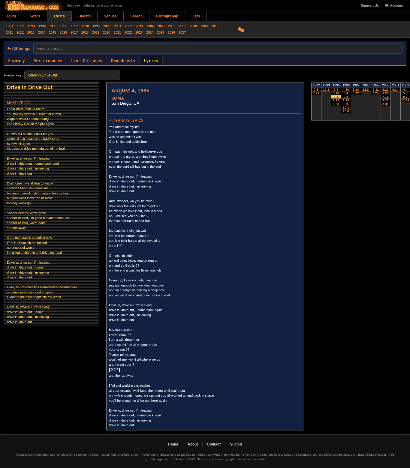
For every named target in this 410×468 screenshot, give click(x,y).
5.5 (336, 89)
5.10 (336, 93)
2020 (106, 32)
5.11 (376, 89)
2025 (160, 32)
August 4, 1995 (130, 91)
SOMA (117, 98)
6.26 (385, 93)
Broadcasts (123, 60)
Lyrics (59, 16)
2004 (150, 26)
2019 (95, 32)
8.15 (336, 100)
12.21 (405, 100)
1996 (63, 26)
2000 (106, 26)
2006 (171, 26)
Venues (110, 16)
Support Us (370, 5)
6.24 (375, 93)
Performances (48, 60)
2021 (117, 32)
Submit (236, 444)
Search (136, 16)
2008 (193, 26)
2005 (160, 26)
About (193, 444)
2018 (85, 32)
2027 (182, 32)
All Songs (20, 48)
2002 (128, 26)
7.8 (316, 89)
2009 (204, 26)
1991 (9, 26)
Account (396, 5)
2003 (139, 26)
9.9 (346, 104)
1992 (20, 26)
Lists (195, 16)
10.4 (346, 111)
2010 (215, 26)
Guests (84, 16)
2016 (63, 32)
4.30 (346, 89)
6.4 (346, 93)
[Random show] (241, 29)
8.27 (385, 100)
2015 (52, 32)
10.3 (346, 107)
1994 (42, 26)
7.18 (346, 100)
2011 (9, 32)
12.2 (326, 89)
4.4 (405, 89)
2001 (117, 26)
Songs (35, 16)
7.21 (316, 93)
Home (173, 444)
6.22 (356, 93)
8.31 (385, 104)
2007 (182, 26)
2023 (139, 32)
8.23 (336, 104)
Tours (11, 16)
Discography (167, 16)
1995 (52, 26)
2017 (74, 32)
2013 (31, 32)
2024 (149, 32)
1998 (85, 26)
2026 (171, 32)
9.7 (405, 96)
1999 (96, 26)
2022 (128, 32)
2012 (20, 32)
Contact (214, 444)
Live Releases (86, 60)
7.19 (385, 96)
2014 (41, 32)
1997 (74, 26)
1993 (31, 26)
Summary (16, 60)
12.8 (366, 89)
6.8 (346, 96)
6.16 (356, 89)
